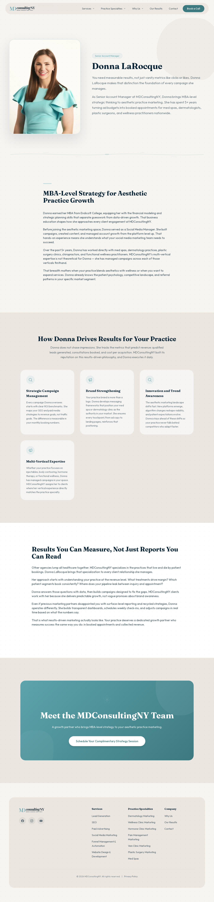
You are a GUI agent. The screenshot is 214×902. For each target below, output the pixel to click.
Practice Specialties (111, 8)
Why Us (136, 8)
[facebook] (22, 820)
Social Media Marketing (104, 835)
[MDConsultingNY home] (22, 8)
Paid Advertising (101, 828)
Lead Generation (101, 816)
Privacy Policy (131, 876)
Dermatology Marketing (141, 816)
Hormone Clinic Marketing (142, 828)
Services (86, 8)
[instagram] (31, 820)
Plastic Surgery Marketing (142, 852)
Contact (173, 8)
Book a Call (193, 8)
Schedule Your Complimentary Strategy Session (107, 741)
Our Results (156, 8)
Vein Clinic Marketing (139, 845)
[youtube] (41, 820)
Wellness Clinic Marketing (141, 822)
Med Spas (133, 858)
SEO (94, 822)
